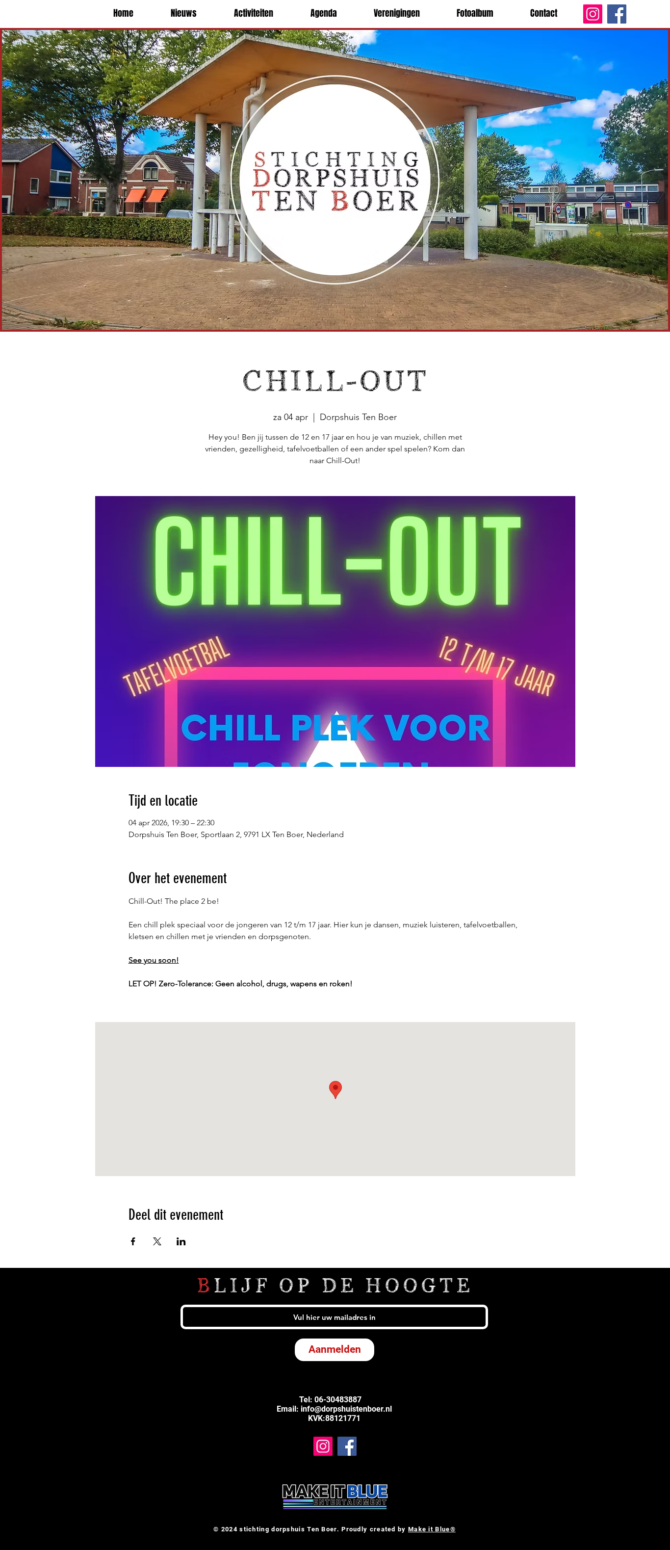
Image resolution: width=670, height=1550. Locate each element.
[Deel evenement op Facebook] (133, 1241)
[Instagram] (592, 14)
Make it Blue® (432, 1529)
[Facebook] (616, 14)
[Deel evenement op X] (157, 1241)
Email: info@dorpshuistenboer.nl (334, 1409)
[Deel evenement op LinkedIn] (181, 1241)
